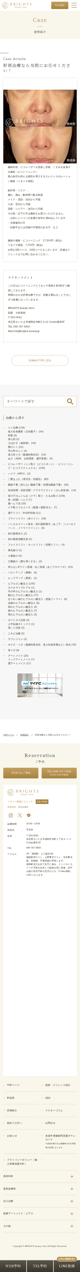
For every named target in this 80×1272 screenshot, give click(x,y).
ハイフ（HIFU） (17, 473)
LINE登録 (67, 1265)
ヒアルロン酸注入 (18, 583)
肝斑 (10, 435)
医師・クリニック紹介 (58, 1085)
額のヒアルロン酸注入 (20, 595)
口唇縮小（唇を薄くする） (23, 561)
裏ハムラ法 (14, 503)
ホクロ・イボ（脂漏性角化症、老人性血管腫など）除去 (39, 644)
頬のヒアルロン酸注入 (20, 606)
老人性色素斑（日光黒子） (23, 431)
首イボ (12, 650)
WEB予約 (59, 5)
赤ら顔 (12, 439)
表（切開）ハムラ (18, 499)
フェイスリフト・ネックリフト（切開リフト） (34, 544)
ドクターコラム (54, 1110)
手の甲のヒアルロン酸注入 (23, 591)
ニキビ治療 (14, 633)
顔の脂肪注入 (15, 533)
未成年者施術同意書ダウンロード (60, 1141)
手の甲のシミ (15, 450)
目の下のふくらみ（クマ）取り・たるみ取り (33, 495)
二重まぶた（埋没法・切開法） (25, 479)
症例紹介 (24, 735)
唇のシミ (13, 447)
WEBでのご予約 (20, 773)
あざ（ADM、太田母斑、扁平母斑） (28, 458)
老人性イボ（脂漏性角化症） (24, 454)
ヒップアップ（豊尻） (20, 578)
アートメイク (15, 655)
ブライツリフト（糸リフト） (24, 518)
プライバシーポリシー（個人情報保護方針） (22, 1161)
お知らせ (12, 1135)
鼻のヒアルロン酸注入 (20, 610)
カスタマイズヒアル (19, 587)
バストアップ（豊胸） (20, 572)
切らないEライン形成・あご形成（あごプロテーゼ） (37, 567)
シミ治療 (13, 427)
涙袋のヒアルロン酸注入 (22, 603)
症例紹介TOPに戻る (40, 360)
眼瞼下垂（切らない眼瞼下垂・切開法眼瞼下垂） (35, 484)
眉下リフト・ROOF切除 (21, 513)
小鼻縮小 (13, 555)
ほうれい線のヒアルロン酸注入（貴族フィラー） (35, 599)
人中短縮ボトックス (19, 624)
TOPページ (8, 735)
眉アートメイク (17, 663)
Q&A (48, 1097)
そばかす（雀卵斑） (19, 443)
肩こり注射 (14, 627)
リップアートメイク (19, 659)
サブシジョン (15, 639)
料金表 (11, 1097)
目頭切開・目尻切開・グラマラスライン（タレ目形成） (39, 490)
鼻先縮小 (13, 550)
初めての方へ (14, 1123)
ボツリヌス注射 (17, 620)
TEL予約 (40, 1265)
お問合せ (50, 1123)
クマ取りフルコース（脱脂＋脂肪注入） (30, 507)
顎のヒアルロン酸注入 (20, 614)
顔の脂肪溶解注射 (18, 539)
